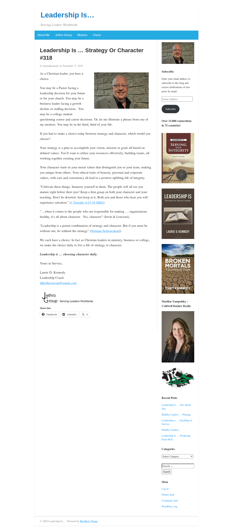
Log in (165, 488)
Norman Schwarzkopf (105, 231)
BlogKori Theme (89, 521)
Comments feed (170, 500)
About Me (43, 35)
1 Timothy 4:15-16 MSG (87, 202)
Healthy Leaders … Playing (176, 414)
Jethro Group (63, 35)
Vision (97, 35)
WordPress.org (169, 506)
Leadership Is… (67, 15)
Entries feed (168, 494)
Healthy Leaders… (171, 429)
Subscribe (170, 109)
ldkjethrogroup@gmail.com (58, 283)
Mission (82, 35)
